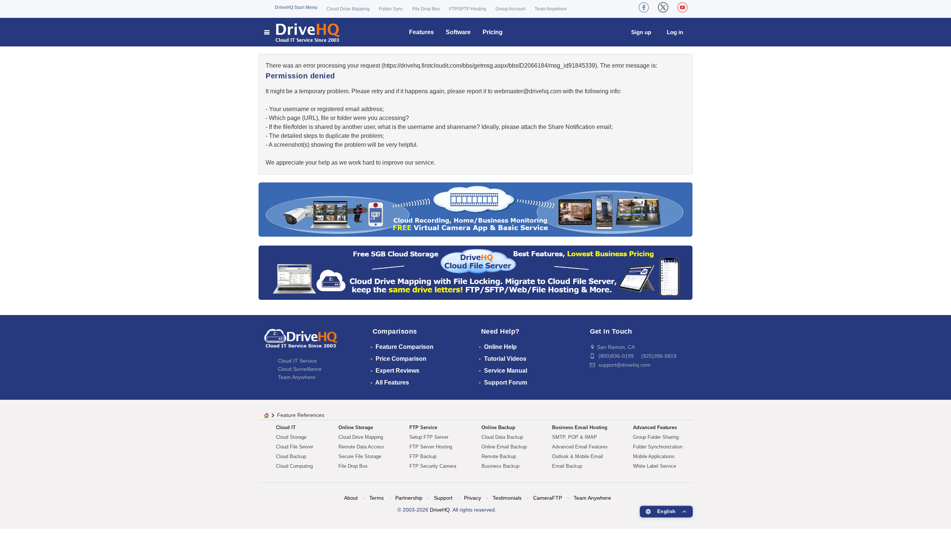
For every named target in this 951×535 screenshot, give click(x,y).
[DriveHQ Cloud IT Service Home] (302, 32)
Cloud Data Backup (502, 437)
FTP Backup (422, 456)
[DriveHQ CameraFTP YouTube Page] (682, 7)
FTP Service (423, 427)
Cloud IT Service (297, 361)
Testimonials (507, 498)
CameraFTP (547, 498)
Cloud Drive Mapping (348, 9)
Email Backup (567, 466)
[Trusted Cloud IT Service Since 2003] (475, 272)
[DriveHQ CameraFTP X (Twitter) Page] (663, 7)
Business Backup (500, 466)
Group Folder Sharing (656, 437)
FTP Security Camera (432, 466)
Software (458, 32)
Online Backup (498, 427)
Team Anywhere (551, 9)
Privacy (472, 498)
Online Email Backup (504, 447)
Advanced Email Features (580, 447)
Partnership (408, 498)
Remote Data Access (361, 447)
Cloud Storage (291, 437)
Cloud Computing (294, 466)
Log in (675, 32)
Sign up (641, 32)
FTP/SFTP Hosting (467, 9)
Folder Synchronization (657, 447)
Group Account (510, 9)
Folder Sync (391, 9)
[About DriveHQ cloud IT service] (301, 342)
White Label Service (654, 466)
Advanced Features (655, 427)
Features (421, 32)
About (351, 498)
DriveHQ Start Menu (296, 7)
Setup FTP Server (428, 437)
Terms (376, 498)
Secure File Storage (359, 456)
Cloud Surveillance (300, 369)
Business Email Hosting (579, 427)
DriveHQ (440, 510)
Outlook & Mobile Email (577, 456)
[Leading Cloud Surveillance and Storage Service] (475, 209)
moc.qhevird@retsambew (527, 91)
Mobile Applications (654, 456)
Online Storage (355, 427)
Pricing (493, 32)
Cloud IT (286, 427)
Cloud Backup (291, 456)
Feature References (300, 415)
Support (443, 498)
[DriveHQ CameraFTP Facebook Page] (644, 7)
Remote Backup (498, 456)
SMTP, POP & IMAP (574, 437)
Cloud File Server (294, 447)
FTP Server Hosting (430, 447)
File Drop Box (426, 9)
